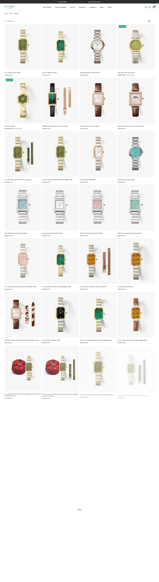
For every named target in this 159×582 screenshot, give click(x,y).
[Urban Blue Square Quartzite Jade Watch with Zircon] (98, 424)
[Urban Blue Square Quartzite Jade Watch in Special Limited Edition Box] (23, 479)
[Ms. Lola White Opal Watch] (98, 154)
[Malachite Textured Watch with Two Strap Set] (60, 100)
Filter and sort (10, 21)
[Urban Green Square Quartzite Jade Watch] (136, 207)
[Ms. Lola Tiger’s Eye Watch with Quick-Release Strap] (136, 314)
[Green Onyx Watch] (23, 100)
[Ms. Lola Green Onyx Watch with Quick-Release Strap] (60, 154)
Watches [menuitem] (82, 7)
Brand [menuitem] (110, 7)
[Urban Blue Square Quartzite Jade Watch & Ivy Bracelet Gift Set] (136, 479)
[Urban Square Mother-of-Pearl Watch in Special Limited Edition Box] (60, 479)
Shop (11, 13)
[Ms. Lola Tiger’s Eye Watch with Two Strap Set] (98, 261)
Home (6, 13)
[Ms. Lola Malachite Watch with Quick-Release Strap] (60, 261)
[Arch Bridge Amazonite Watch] (136, 154)
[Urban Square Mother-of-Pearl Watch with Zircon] (136, 425)
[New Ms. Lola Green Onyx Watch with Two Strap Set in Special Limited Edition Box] (60, 368)
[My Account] (149, 7)
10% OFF (16, 13)
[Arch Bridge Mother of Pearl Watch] (98, 47)
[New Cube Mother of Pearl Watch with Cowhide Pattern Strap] (23, 314)
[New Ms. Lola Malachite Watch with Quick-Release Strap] (98, 314)
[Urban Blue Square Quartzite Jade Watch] (23, 207)
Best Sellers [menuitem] (47, 7)
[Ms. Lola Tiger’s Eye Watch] (136, 261)
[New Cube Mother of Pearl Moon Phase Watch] (136, 100)
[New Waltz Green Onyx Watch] (136, 47)
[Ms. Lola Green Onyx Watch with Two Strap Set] (23, 154)
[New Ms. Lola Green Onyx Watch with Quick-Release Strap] (98, 368)
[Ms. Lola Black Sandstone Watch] (60, 314)
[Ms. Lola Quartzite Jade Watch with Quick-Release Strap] (23, 261)
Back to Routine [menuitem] (60, 7)
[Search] (146, 7)
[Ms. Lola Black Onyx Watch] (98, 479)
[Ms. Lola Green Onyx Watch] (23, 47)
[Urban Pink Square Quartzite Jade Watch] (98, 207)
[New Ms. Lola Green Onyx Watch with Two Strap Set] (136, 368)
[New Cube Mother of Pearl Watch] (98, 100)
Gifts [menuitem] (102, 7)
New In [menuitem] (72, 7)
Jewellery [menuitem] (92, 7)
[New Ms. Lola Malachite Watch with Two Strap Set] (60, 424)
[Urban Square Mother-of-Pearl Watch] (60, 207)
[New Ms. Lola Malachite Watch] (23, 423)
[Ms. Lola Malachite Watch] (60, 47)
